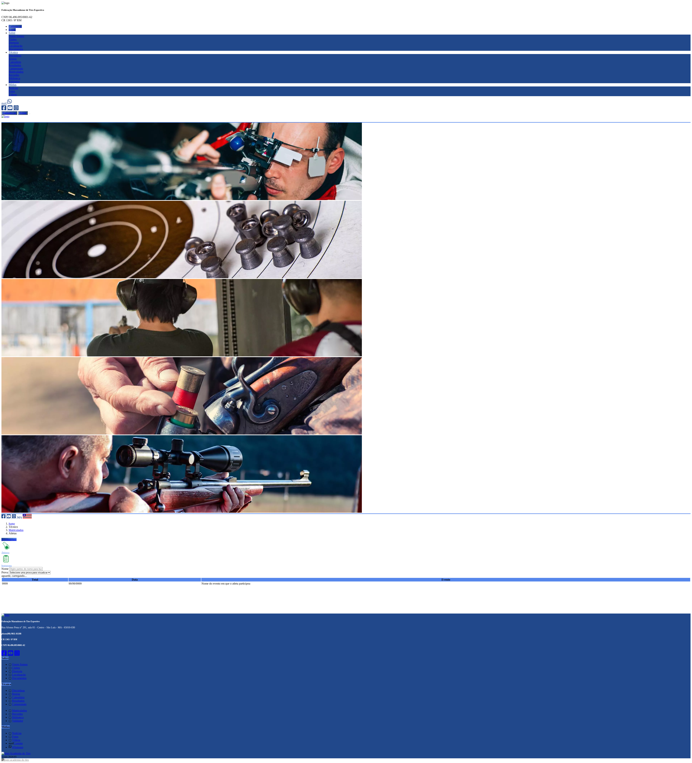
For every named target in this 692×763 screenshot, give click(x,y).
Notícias (13, 87)
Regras (13, 58)
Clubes (13, 39)
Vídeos (13, 94)
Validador (14, 81)
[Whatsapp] (9, 103)
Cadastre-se (15, 26)
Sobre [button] (12, 32)
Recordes (14, 75)
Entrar (12, 29)
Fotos (12, 91)
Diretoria (14, 42)
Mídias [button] (12, 84)
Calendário (15, 62)
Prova (4, 572)
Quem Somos (16, 36)
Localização (15, 45)
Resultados (15, 65)
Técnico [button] (13, 52)
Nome (4, 568)
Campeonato (16, 68)
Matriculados (16, 71)
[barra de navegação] (29, 113)
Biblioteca (14, 78)
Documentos (16, 49)
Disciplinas (15, 55)
